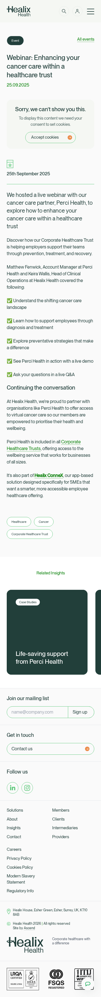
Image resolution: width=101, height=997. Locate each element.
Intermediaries (65, 827)
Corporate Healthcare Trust (30, 534)
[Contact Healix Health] (87, 983)
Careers (14, 849)
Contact (14, 836)
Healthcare (19, 522)
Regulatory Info (20, 890)
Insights (13, 827)
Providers (60, 836)
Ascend (29, 928)
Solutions (15, 810)
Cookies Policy (20, 867)
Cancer (44, 522)
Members (60, 810)
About (12, 819)
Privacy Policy (19, 858)
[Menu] (90, 11)
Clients (58, 819)
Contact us (22, 748)
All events (85, 39)
